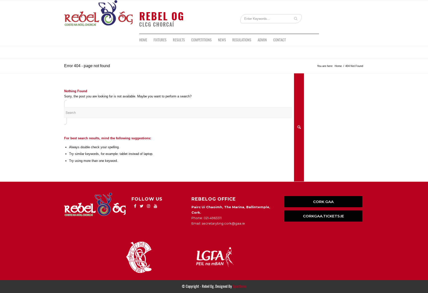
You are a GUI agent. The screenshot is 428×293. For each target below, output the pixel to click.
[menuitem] (143, 40)
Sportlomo (239, 286)
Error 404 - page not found (87, 66)
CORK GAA (323, 201)
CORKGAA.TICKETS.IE (323, 216)
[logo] (98, 17)
